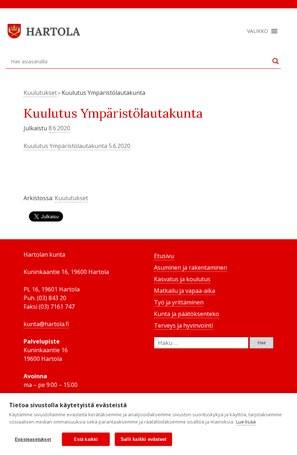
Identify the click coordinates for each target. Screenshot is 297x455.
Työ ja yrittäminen (179, 302)
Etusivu (164, 256)
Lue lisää (246, 421)
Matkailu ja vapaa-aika (184, 291)
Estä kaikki (85, 439)
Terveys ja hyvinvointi (183, 325)
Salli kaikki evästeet (143, 439)
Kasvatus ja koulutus (182, 279)
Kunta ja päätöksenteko (186, 314)
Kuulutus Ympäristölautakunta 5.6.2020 (77, 146)
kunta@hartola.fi (46, 324)
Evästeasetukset (33, 439)
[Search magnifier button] (276, 61)
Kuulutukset (40, 93)
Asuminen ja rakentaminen (190, 267)
